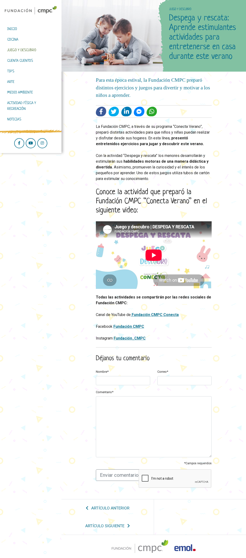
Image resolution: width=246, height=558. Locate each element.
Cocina (12, 40)
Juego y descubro (21, 50)
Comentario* (104, 392)
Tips (10, 71)
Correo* (162, 371)
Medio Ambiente (20, 93)
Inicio (12, 29)
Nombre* (102, 371)
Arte (10, 82)
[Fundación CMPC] (31, 10)
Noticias (14, 120)
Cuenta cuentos (20, 61)
